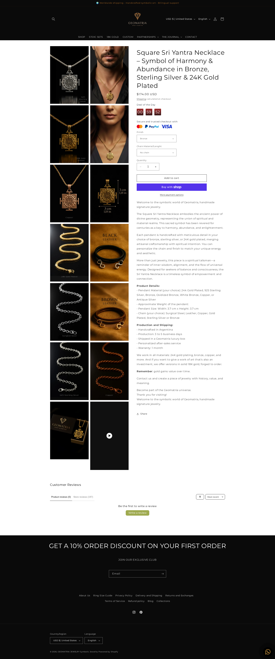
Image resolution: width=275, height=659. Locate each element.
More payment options (171, 195)
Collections (163, 601)
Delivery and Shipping (149, 595)
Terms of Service (115, 601)
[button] (53, 19)
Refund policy (136, 601)
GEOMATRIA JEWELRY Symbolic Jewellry (78, 652)
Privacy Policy (123, 595)
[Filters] (200, 497)
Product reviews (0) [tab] (61, 497)
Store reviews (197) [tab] (83, 497)
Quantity (141, 160)
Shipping (141, 99)
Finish (140, 132)
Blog (150, 601)
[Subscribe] (162, 574)
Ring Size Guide (102, 595)
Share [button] (143, 413)
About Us (84, 595)
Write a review (137, 512)
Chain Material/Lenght (149, 146)
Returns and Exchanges (179, 595)
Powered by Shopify (108, 652)
